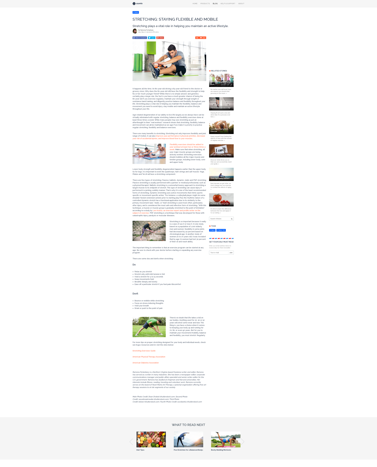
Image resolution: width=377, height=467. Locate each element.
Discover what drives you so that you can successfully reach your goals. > (221, 162)
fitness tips (221, 230)
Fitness (212, 230)
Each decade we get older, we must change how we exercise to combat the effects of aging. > (221, 186)
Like (204, 38)
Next (242, 442)
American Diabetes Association (146, 363)
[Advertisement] (221, 51)
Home (195, 4)
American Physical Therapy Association (149, 357)
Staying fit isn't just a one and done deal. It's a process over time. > (220, 115)
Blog (215, 4)
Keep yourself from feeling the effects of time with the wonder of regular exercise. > (221, 138)
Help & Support (228, 4)
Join (231, 252)
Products (205, 4)
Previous (131, 442)
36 (197, 38)
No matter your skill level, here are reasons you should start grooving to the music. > (221, 91)
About (241, 4)
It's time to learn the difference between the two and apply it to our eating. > (221, 211)
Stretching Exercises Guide (144, 351)
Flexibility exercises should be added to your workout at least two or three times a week (187, 146)
